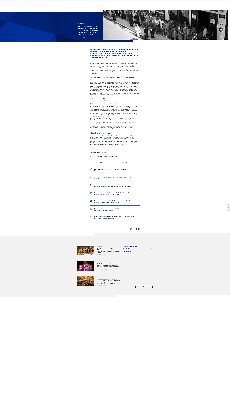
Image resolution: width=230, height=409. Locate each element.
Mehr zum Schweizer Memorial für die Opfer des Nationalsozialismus (113, 163)
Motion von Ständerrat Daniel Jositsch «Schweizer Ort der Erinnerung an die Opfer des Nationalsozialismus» (114, 209)
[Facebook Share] (136, 229)
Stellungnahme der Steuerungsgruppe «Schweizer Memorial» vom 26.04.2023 (113, 177)
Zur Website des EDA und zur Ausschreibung (106, 156)
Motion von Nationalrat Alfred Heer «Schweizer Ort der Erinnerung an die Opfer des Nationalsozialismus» (114, 217)
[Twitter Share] (139, 229)
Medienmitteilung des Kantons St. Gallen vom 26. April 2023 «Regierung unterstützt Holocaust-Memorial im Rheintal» (114, 201)
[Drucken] (130, 229)
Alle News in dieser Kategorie (144, 287)
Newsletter (228, 208)
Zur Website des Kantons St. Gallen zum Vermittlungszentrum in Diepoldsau (112, 169)
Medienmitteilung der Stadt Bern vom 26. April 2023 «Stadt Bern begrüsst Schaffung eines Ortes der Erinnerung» (112, 193)
